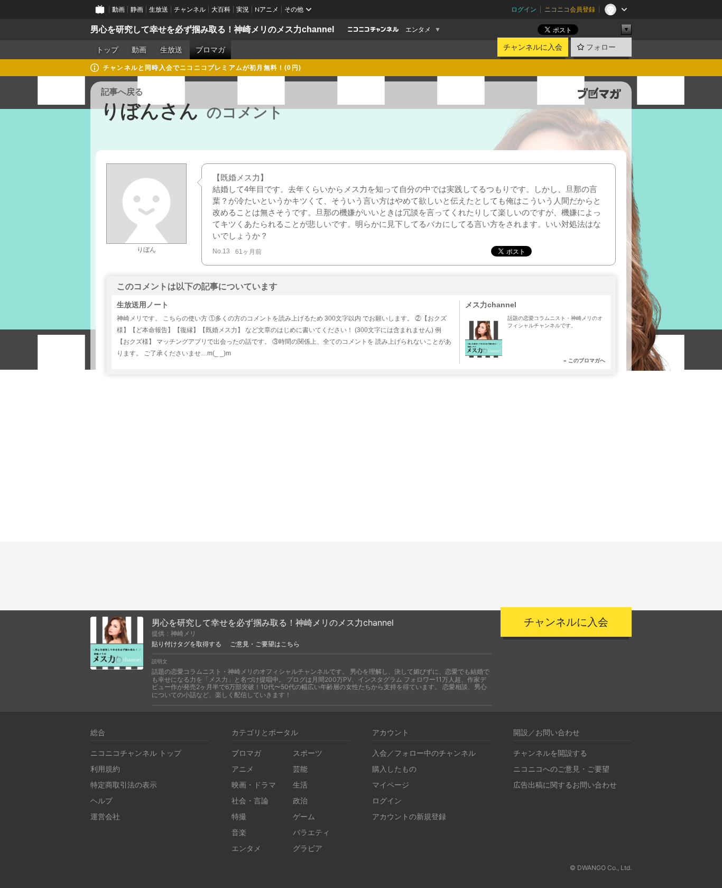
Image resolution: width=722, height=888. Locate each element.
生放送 (158, 9)
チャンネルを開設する (550, 752)
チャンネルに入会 (532, 47)
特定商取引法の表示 (123, 784)
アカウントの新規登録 (409, 816)
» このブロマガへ (584, 360)
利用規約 (105, 768)
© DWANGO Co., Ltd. (601, 868)
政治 (300, 800)
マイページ (390, 784)
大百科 (220, 9)
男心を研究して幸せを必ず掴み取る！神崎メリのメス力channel (212, 29)
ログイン (523, 9)
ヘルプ (101, 800)
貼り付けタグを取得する (186, 644)
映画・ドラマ (254, 784)
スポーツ (307, 752)
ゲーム (304, 816)
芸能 (300, 768)
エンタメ (418, 29)
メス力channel (490, 304)
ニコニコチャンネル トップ (135, 752)
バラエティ (311, 832)
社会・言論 (250, 800)
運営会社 (105, 816)
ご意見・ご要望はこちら (265, 644)
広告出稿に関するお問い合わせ (565, 784)
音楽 (239, 832)
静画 (137, 9)
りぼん (146, 249)
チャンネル (190, 9)
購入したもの (394, 768)
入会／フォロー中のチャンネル (424, 752)
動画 (118, 9)
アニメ (243, 768)
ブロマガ (210, 49)
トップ (107, 49)
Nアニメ (267, 9)
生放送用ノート (143, 304)
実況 (242, 9)
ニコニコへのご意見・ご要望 (561, 768)
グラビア (307, 848)
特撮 (239, 816)
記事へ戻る (122, 91)
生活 (300, 784)
